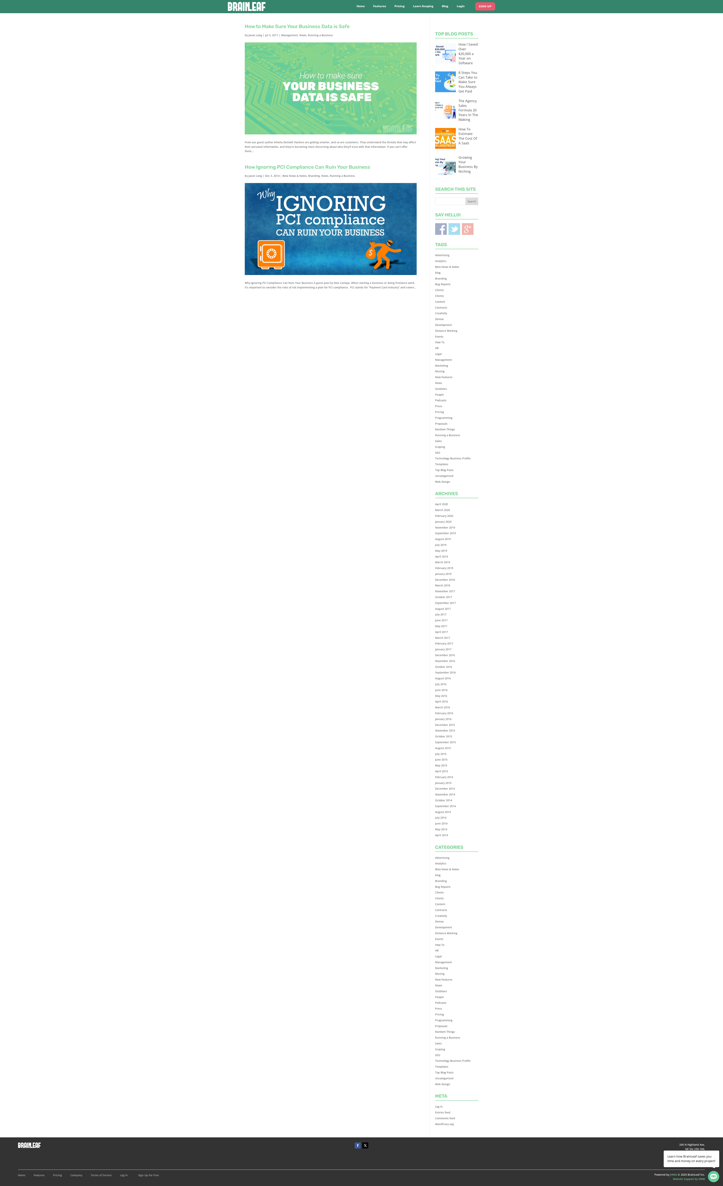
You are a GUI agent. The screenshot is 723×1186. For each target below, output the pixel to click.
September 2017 (445, 603)
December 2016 (445, 655)
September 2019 (445, 533)
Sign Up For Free (148, 1175)
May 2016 (441, 696)
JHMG (673, 1174)
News (302, 35)
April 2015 (441, 771)
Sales (438, 441)
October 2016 (443, 667)
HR (437, 348)
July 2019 (440, 545)
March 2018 (442, 585)
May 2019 (441, 550)
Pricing (399, 6)
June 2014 (441, 823)
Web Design (442, 481)
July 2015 (440, 754)
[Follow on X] (365, 1145)
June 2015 (441, 759)
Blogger (468, 229)
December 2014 (445, 788)
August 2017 (443, 609)
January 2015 (443, 783)
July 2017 (440, 614)
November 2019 (445, 527)
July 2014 (440, 817)
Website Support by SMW (689, 1179)
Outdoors (441, 389)
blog (438, 272)
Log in (439, 1106)
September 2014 (445, 806)
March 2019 (442, 562)
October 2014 (443, 800)
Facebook (441, 229)
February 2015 (444, 777)
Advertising (442, 255)
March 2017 (442, 638)
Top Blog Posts (444, 470)
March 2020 (442, 510)
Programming (443, 418)
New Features (443, 377)
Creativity (441, 313)
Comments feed (445, 1118)
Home (361, 6)
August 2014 (443, 812)
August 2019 (443, 539)
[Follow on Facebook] (358, 1145)
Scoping (440, 447)
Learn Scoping (423, 6)
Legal (438, 354)
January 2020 (443, 521)
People (439, 394)
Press (438, 406)
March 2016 (442, 707)
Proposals (441, 423)
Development (443, 325)
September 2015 (445, 742)
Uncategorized (444, 476)
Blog (445, 6)
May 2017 (441, 626)
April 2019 (441, 556)
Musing (440, 371)
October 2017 (443, 597)
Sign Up (485, 6)
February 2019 (444, 568)
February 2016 (444, 713)
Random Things (445, 429)
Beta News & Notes (295, 176)
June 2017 (441, 620)
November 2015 (445, 730)
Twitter (454, 229)
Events (439, 336)
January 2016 (443, 719)
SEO (437, 452)
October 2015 (443, 736)
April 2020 (441, 504)
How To (439, 342)
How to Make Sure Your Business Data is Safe (297, 26)
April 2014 (441, 835)
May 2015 (441, 765)
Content (440, 301)
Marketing (441, 365)
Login (461, 6)
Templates (441, 464)
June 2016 (441, 690)
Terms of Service (101, 1175)
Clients (439, 290)
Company (76, 1175)
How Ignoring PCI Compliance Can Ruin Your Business (307, 167)
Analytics (440, 261)
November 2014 (445, 794)
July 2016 (440, 684)
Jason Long (255, 35)
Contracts (441, 307)
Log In (124, 1175)
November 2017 (445, 591)
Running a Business (320, 35)
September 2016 (445, 672)
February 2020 (444, 516)
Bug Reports (443, 284)
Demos (439, 319)
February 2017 (444, 643)
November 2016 (445, 661)
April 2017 (441, 632)
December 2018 (445, 580)
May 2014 (441, 829)
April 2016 (441, 701)
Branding (314, 176)
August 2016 (443, 678)
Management (289, 35)
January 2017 (443, 649)
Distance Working (446, 331)
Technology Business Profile (453, 458)
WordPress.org (444, 1124)
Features (379, 6)
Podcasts (440, 400)
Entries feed (442, 1112)
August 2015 (443, 748)
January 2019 (443, 574)
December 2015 (445, 725)
